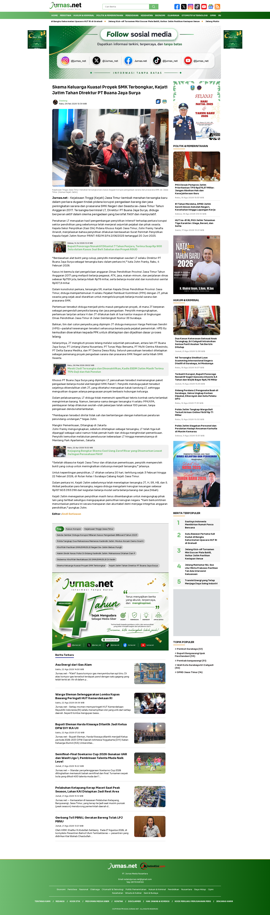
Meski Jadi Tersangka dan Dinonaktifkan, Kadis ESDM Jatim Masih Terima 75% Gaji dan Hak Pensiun (116, 370)
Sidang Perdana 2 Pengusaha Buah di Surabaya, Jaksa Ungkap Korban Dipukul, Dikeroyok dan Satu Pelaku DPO (196, 394)
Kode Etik (75, 901)
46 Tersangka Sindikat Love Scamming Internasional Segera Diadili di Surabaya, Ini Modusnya (194, 360)
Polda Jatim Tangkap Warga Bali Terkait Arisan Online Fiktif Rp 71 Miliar (194, 412)
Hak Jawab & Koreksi (158, 901)
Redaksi (60, 901)
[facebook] (177, 8)
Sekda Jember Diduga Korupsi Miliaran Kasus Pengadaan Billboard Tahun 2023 (97, 535)
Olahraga (173, 15)
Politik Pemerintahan (135, 889)
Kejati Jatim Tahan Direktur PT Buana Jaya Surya (133, 565)
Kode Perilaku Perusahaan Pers (193, 901)
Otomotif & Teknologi (195, 15)
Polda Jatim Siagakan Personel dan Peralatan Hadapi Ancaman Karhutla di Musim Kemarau (196, 428)
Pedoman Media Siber (97, 901)
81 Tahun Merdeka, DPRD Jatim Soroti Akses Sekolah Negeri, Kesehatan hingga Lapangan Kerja (195, 207)
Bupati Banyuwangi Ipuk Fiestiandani (190, 655)
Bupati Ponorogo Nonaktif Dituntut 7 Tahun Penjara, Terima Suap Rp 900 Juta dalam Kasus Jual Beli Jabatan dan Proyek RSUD (115, 248)
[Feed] (218, 8)
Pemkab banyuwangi (191, 660)
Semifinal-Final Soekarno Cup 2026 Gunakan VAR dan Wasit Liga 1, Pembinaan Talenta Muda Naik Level (91, 758)
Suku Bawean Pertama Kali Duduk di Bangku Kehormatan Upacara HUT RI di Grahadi (201, 539)
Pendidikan (131, 15)
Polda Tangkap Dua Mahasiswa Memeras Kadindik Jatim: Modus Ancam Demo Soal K (100, 541)
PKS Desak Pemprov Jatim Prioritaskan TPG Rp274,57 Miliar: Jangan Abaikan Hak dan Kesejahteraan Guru (194, 189)
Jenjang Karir (224, 901)
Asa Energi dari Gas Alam (73, 664)
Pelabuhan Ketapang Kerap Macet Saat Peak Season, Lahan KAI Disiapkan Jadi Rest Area (87, 789)
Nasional (83, 889)
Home (54, 15)
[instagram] (191, 8)
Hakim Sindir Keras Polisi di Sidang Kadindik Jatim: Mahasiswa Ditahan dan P (96, 553)
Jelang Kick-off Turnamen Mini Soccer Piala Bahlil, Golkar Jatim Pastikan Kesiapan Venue (116, 21)
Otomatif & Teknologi (112, 889)
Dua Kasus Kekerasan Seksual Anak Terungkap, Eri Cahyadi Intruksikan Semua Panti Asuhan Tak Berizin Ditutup (196, 343)
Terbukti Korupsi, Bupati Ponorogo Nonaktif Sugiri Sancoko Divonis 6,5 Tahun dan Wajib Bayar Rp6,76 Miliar (196, 377)
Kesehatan (147, 15)
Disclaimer (134, 901)
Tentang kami (42, 901)
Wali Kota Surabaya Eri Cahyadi (194, 666)
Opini (213, 15)
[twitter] (184, 8)
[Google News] (211, 8)
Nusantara (186, 889)
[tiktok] (198, 8)
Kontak (118, 901)
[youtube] (204, 8)
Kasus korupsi (73, 529)
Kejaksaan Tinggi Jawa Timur (98, 529)
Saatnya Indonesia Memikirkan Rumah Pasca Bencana (199, 524)
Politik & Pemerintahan (109, 15)
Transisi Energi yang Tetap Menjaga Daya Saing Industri (201, 582)
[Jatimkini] (151, 869)
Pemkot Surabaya (190, 649)
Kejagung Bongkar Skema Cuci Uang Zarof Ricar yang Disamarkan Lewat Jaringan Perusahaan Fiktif (115, 452)
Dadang (63, 101)
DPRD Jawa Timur (189, 672)
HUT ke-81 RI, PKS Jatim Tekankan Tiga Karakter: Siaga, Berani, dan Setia (195, 223)
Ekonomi (160, 15)
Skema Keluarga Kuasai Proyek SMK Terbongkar (81, 565)
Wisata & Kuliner (133, 893)
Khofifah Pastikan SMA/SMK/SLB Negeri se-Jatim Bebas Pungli (89, 547)
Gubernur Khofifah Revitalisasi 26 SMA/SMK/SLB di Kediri (86, 559)
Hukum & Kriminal (83, 15)
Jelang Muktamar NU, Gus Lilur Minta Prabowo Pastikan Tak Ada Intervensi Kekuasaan (212, 21)
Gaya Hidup (200, 889)
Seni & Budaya (151, 893)
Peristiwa (65, 15)
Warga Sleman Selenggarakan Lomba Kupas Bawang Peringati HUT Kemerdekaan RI (87, 696)
